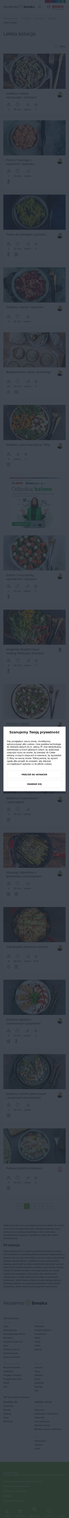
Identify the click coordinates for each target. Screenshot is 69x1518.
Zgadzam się (34, 784)
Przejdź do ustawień (34, 774)
